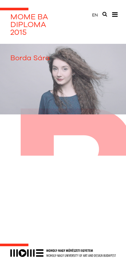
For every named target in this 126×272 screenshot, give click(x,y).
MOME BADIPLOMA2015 (29, 24)
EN (95, 15)
